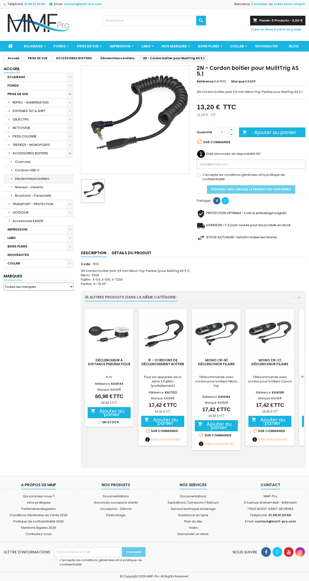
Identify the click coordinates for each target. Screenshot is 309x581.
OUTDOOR (20, 212)
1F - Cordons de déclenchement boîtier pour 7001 (162, 364)
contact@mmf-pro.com (82, 4)
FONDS (60, 46)
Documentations (116, 496)
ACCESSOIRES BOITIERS (30, 153)
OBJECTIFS (21, 119)
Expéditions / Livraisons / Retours (193, 502)
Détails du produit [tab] (131, 253)
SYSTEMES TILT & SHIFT (29, 111)
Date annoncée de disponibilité (230, 154)
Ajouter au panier (269, 132)
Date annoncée (163, 439)
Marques (13, 276)
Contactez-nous (39, 534)
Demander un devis (193, 534)
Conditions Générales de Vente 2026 (39, 515)
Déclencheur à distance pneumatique (109, 362)
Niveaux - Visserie (29, 187)
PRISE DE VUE (87, 46)
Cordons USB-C (27, 170)
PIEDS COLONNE (25, 136)
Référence (205, 81)
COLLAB (237, 46)
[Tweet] (225, 200)
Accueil (12, 69)
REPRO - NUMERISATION (31, 102)
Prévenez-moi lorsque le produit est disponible (251, 189)
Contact (270, 485)
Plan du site (193, 521)
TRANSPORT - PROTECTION (33, 204)
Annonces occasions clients (116, 502)
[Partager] (216, 200)
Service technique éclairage (193, 509)
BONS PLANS (208, 46)
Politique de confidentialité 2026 (39, 521)
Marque (238, 81)
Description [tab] (93, 253)
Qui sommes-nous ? (39, 496)
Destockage (116, 515)
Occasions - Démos (116, 509)
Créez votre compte (289, 4)
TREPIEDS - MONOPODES (31, 144)
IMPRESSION (120, 46)
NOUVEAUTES (266, 46)
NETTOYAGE (21, 128)
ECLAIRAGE (33, 46)
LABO (146, 46)
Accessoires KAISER (28, 221)
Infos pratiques (38, 502)
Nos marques (174, 46)
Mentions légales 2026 (38, 527)
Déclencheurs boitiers (32, 178)
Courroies (23, 161)
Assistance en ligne (193, 515)
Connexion (259, 4)
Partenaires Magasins (38, 509)
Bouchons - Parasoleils (33, 195)
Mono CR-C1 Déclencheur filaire (270, 362)
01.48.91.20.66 (34, 4)
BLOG (294, 46)
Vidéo (193, 527)
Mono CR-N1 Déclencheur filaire (216, 362)
